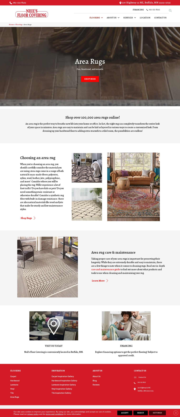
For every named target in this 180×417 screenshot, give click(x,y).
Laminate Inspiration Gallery (64, 385)
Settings (157, 413)
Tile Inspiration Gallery (61, 393)
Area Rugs (14, 397)
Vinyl (12, 389)
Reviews (96, 385)
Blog (95, 381)
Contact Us (142, 377)
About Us (97, 376)
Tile (12, 393)
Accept (124, 413)
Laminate (14, 385)
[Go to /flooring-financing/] (126, 334)
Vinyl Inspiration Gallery (62, 389)
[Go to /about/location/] (53, 333)
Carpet (13, 376)
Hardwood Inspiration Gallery (64, 381)
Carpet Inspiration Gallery (63, 376)
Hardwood (15, 381)
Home (11, 24)
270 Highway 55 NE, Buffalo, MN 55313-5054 (146, 2)
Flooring (18, 24)
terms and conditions (54, 414)
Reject (140, 413)
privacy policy (33, 414)
